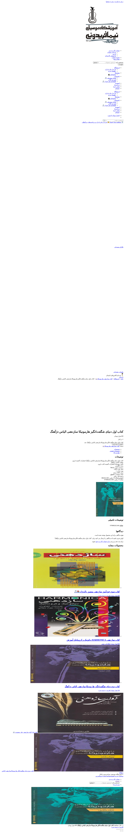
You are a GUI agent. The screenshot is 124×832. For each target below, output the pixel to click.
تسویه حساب (116, 57)
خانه (122, 379)
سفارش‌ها (117, 59)
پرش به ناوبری (118, 1)
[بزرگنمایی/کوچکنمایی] (122, 829)
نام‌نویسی (117, 76)
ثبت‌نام (121, 377)
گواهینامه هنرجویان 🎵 (109, 81)
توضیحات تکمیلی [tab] (115, 451)
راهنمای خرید (112, 71)
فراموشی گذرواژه (110, 56)
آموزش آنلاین (112, 80)
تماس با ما (116, 86)
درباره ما (117, 85)
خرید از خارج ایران (110, 69)
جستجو (95, 62)
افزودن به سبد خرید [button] (104, 595)
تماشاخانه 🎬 (112, 74)
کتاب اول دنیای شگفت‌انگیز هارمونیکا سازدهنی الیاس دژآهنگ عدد (103, 442)
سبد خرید (116, 784)
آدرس (114, 54)
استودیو (117, 83)
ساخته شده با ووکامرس (103, 776)
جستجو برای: (119, 62)
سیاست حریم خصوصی (116, 776)
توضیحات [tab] (117, 449)
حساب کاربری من (114, 50)
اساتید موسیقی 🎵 (110, 78)
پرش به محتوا (110, 1)
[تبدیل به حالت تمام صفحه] (120, 829)
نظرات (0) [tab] (117, 453)
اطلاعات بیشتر (105, 644)
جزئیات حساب (111, 52)
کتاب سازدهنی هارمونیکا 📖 (104, 379)
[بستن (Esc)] (117, 829)
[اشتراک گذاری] (119, 829)
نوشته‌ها (117, 73)
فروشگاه (117, 67)
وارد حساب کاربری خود (103, 541)
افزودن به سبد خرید (118, 444)
